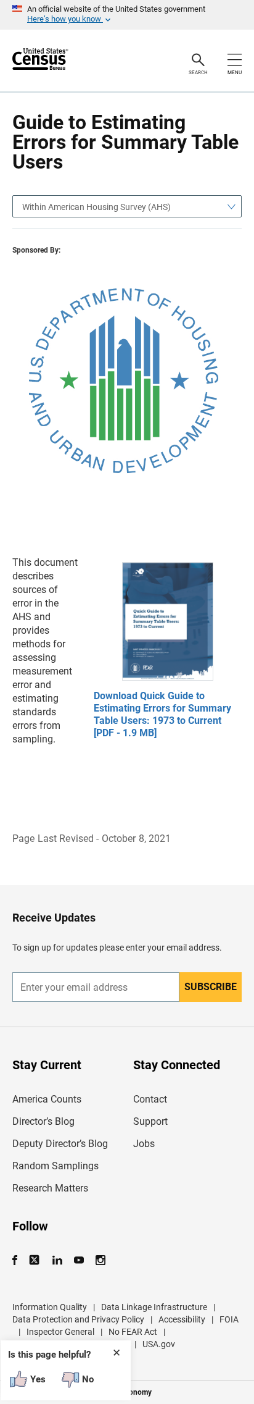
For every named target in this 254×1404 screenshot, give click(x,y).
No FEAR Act (133, 1332)
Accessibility (181, 1319)
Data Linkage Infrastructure (154, 1307)
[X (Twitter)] (35, 1260)
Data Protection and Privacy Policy (78, 1319)
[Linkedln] (57, 1260)
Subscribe (210, 987)
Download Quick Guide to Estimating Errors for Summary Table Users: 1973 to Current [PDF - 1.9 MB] (162, 714)
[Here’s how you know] (127, 15)
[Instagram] (100, 1260)
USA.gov (158, 1344)
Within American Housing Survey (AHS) (96, 207)
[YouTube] (78, 1260)
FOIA (229, 1319)
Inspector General (60, 1332)
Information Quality (49, 1307)
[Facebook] (18, 1260)
